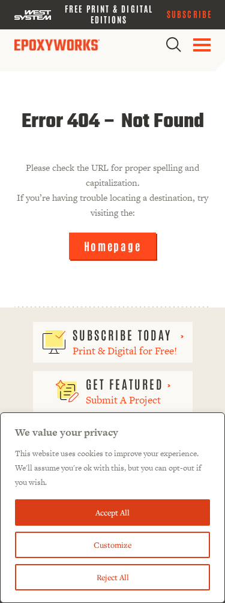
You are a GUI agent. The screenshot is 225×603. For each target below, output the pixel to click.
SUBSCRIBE (189, 13)
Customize (112, 544)
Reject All (113, 577)
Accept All (112, 512)
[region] (112, 507)
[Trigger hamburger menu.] (202, 45)
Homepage (113, 246)
